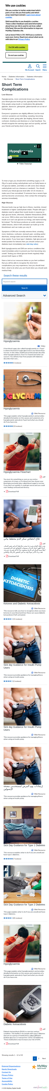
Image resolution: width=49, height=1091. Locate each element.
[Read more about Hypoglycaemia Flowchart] (22, 451)
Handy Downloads (9, 1069)
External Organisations (11, 1066)
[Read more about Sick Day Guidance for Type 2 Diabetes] (22, 884)
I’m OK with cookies (17, 47)
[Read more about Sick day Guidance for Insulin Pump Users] (22, 644)
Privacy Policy (24, 39)
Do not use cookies (16, 55)
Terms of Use (7, 1078)
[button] (24, 296)
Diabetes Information (16, 77)
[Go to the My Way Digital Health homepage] (40, 1087)
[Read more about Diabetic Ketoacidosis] (22, 1004)
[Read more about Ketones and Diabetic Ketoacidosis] (22, 583)
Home (4, 77)
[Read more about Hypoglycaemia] (22, 321)
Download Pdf (13, 491)
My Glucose (8, 79)
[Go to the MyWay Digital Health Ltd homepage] (39, 1075)
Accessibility (7, 1081)
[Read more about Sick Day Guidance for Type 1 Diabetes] (22, 825)
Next (44, 1058)
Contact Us (6, 1072)
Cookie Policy (7, 1084)
